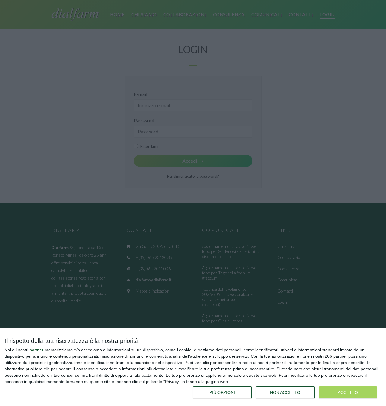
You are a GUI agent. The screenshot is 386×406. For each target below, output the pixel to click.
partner (36, 350)
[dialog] (193, 367)
